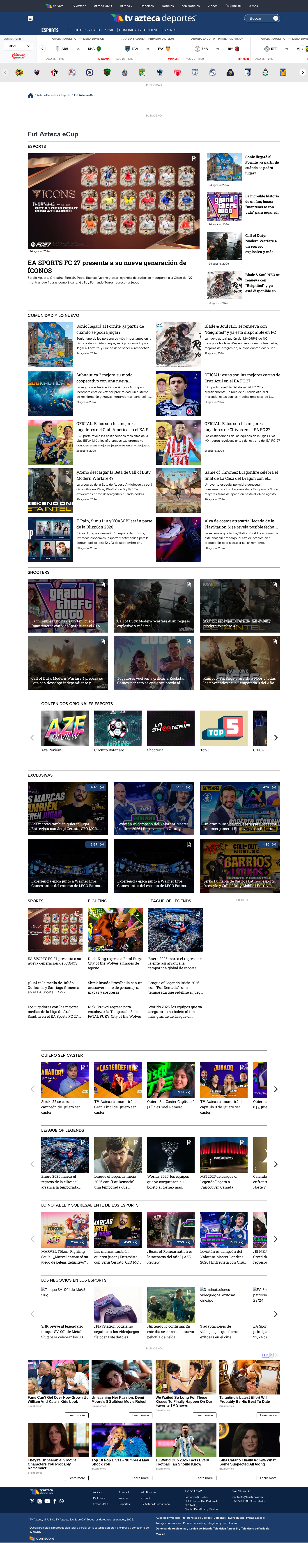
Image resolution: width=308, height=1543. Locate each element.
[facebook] (54, 1502)
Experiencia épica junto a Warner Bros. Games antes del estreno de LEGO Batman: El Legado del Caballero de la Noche (67, 883)
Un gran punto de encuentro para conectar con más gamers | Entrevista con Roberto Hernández (239, 826)
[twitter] (32, 1502)
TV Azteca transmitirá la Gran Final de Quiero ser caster (115, 1107)
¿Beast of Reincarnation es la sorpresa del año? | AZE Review (170, 1256)
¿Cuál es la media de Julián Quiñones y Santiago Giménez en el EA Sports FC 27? (53, 987)
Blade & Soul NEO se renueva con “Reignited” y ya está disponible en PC (262, 283)
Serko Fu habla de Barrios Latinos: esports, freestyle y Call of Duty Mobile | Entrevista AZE (239, 883)
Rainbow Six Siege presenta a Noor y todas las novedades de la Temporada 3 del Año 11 (239, 681)
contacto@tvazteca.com (247, 1497)
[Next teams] (302, 72)
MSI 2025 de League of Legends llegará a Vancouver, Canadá (219, 1181)
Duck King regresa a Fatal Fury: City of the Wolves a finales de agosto (115, 963)
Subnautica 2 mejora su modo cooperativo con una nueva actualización (104, 378)
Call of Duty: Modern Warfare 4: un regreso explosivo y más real (261, 243)
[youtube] (47, 1502)
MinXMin (104, 58)
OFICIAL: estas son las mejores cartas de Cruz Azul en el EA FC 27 (242, 378)
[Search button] (275, 18)
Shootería (155, 749)
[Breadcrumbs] (32, 95)
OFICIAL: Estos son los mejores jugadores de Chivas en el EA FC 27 (237, 426)
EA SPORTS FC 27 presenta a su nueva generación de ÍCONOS (107, 266)
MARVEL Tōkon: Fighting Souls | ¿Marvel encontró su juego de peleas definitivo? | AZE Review (64, 1257)
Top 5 (204, 749)
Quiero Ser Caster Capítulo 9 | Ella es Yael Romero (171, 1104)
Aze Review (51, 749)
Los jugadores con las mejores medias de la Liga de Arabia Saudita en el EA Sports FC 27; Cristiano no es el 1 (53, 1012)
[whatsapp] (61, 1502)
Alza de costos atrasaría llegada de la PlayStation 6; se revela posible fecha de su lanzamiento (242, 524)
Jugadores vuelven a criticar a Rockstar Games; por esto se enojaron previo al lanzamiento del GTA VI (151, 681)
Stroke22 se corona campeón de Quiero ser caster (60, 1107)
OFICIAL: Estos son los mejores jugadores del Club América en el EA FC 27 (113, 427)
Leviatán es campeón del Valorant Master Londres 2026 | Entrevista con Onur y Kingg (152, 826)
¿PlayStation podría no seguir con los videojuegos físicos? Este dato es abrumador (116, 1332)
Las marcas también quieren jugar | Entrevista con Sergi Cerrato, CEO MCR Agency (64, 826)
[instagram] (40, 1502)
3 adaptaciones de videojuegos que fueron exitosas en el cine (220, 1331)
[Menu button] (46, 18)
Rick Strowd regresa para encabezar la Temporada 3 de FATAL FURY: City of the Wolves (115, 1012)
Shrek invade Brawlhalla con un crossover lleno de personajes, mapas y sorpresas (115, 987)
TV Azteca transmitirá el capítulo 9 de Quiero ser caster (221, 1107)
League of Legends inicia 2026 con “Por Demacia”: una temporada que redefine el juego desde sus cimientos (175, 987)
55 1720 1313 (240, 1501)
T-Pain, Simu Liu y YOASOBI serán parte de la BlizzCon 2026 (114, 524)
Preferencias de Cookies (197, 1517)
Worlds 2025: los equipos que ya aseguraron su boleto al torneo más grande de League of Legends (175, 1012)
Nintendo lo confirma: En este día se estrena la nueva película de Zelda (170, 1331)
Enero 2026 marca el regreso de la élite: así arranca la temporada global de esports (175, 963)
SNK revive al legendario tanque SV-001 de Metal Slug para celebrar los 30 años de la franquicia (62, 1332)
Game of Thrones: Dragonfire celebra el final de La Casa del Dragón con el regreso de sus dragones (241, 475)
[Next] (275, 738)
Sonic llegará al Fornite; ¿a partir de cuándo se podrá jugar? (262, 164)
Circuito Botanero (109, 749)
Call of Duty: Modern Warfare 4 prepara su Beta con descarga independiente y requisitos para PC (67, 681)
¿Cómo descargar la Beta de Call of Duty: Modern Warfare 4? (114, 475)
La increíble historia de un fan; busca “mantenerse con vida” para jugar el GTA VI (262, 204)
